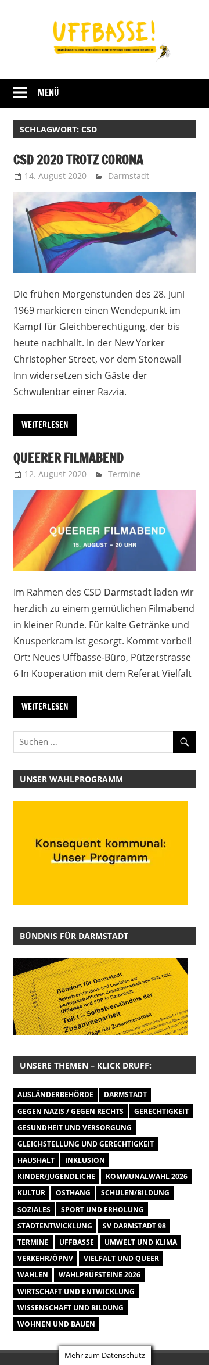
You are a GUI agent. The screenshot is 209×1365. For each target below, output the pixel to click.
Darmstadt (128, 175)
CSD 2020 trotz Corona (78, 160)
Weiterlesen (45, 425)
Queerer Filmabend (68, 458)
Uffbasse (76, 1242)
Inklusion (85, 1160)
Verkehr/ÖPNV (45, 1258)
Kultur (31, 1193)
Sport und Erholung (102, 1209)
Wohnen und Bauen (56, 1324)
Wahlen (32, 1275)
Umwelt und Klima (141, 1242)
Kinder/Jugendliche (56, 1176)
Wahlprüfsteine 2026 (99, 1275)
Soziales (34, 1209)
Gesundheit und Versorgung (74, 1128)
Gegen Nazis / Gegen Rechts (70, 1111)
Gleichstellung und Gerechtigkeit (85, 1144)
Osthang (73, 1193)
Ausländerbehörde (55, 1094)
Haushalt (36, 1160)
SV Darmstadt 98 (134, 1226)
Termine (124, 473)
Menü (48, 93)
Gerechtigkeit (161, 1111)
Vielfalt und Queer (121, 1258)
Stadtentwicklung (54, 1226)
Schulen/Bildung (135, 1193)
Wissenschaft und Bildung (70, 1308)
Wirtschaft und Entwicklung (76, 1291)
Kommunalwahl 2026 (147, 1176)
